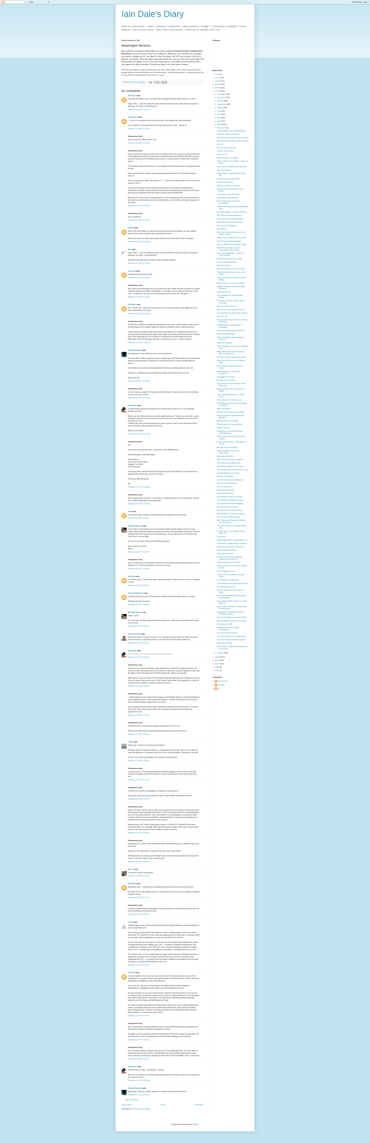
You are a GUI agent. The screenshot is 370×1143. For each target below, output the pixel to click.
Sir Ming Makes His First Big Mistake (231, 131)
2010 (217, 81)
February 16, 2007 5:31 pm (138, 897)
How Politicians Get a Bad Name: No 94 (232, 583)
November (221, 98)
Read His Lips (222, 316)
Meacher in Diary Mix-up (226, 306)
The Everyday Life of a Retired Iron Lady (232, 470)
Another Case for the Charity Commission (228, 629)
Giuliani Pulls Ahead (225, 182)
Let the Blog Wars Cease (226, 550)
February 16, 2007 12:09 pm (139, 278)
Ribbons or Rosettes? (225, 476)
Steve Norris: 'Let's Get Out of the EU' (231, 310)
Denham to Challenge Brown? (229, 179)
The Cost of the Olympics (226, 226)
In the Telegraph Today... (226, 334)
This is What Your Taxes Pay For (229, 400)
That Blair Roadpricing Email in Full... (231, 331)
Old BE (131, 228)
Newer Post (126, 1105)
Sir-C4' (131, 869)
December (221, 94)
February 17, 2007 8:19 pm (138, 1095)
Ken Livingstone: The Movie (228, 507)
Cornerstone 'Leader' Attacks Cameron (232, 544)
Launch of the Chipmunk (226, 148)
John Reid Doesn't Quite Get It (228, 463)
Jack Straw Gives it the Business (229, 510)
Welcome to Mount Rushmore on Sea (231, 357)
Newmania (132, 405)
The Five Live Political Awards (228, 517)
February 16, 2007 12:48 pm (139, 487)
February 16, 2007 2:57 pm (138, 780)
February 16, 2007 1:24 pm (138, 569)
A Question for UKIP (224, 624)
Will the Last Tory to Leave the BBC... (231, 412)
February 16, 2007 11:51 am (139, 220)
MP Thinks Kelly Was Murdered (229, 215)
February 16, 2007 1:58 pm (138, 657)
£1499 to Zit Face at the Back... (229, 473)
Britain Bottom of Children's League (231, 514)
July (219, 111)
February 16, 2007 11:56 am (139, 263)
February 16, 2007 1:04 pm (138, 518)
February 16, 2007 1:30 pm (138, 626)
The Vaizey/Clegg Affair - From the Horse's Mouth (230, 254)
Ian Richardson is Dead (226, 587)
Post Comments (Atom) (141, 1109)
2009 (217, 84)
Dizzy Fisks (221, 537)
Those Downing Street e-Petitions (230, 460)
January (220, 653)
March (219, 124)
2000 (217, 671)
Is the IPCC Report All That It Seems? (231, 640)
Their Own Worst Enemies (227, 633)
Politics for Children (224, 343)
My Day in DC (222, 154)
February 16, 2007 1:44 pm (138, 643)
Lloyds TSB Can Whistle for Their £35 (231, 238)
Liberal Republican (135, 593)
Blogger (196, 1124)
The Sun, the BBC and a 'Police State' (231, 617)
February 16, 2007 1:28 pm (138, 605)
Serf (129, 249)
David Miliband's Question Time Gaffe (231, 621)
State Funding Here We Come (228, 562)
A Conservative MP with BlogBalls (230, 504)
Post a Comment (131, 1100)
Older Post (199, 1105)
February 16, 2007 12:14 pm (139, 297)
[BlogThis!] (157, 82)
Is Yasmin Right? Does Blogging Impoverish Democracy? (229, 558)
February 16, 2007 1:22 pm (138, 552)
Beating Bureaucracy (225, 493)
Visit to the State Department (228, 134)
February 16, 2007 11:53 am (139, 242)
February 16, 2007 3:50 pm (138, 833)
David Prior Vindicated (225, 490)
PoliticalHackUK (134, 350)
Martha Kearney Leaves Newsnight (230, 283)
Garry (130, 922)
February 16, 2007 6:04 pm (138, 965)
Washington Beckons (225, 456)
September (221, 104)
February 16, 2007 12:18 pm (139, 314)
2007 (217, 91)
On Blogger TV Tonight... (226, 377)
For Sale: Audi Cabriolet (226, 380)
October (220, 101)
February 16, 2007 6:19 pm (138, 1016)
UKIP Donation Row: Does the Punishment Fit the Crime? (228, 249)
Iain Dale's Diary (152, 14)
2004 (217, 664)
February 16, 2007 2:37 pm (138, 734)
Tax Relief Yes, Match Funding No (230, 480)
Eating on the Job (224, 292)
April (219, 121)
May (219, 118)
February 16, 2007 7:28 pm (138, 1059)
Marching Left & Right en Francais (230, 547)
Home (163, 1105)
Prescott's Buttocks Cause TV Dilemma (232, 212)
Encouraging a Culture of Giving (229, 497)
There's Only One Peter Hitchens (229, 424)
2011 (217, 78)
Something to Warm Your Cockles (230, 466)
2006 (217, 657)
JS (219, 689)
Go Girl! (220, 144)
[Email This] (154, 82)
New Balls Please (224, 266)
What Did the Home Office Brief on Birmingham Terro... (230, 613)
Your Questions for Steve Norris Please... (233, 313)
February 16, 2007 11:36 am (139, 109)
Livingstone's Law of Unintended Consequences (229, 432)
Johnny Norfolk (134, 634)
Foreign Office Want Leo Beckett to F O (232, 540)
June (219, 114)
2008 (217, 88)
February (221, 128)
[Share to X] (160, 82)
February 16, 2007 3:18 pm (138, 799)
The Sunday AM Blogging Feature (230, 500)
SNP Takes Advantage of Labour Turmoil (233, 141)
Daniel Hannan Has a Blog (227, 158)
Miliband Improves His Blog (227, 421)
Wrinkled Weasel (135, 526)
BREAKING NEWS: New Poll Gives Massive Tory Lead (230, 353)
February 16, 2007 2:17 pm (138, 715)
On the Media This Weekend (228, 580)
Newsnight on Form (224, 643)
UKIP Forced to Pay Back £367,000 (230, 269)
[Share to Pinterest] (165, 82)
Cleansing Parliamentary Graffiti (229, 259)
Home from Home (224, 170)
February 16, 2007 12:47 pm (139, 434)
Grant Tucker (223, 681)
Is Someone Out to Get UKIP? (228, 194)
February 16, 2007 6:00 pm (138, 914)
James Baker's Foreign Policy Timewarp (232, 138)
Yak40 (130, 742)
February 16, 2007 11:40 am (139, 129)
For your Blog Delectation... (227, 262)
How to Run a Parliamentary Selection (232, 167)
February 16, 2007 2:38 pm (138, 761)
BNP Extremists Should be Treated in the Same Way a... (231, 521)
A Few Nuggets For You (226, 571)
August (220, 108)
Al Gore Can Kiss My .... (226, 151)
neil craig (131, 271)
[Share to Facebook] (163, 82)
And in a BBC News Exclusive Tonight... (232, 244)
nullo (130, 511)
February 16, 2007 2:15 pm (138, 686)
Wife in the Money (224, 409)
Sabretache (132, 117)
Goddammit (221, 229)
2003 (217, 667)
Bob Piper (132, 96)
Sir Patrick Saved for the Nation (229, 241)
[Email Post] (150, 82)
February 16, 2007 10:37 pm (139, 1080)
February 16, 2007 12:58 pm (139, 504)
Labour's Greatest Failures (227, 483)
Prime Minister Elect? (225, 554)
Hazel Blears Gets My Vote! (227, 198)
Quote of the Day (223, 428)
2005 (217, 660)
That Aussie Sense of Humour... (229, 186)
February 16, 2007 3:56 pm (138, 862)
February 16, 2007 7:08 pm (138, 1040)
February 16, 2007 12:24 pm (139, 381)
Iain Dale (131, 576)
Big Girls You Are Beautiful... (228, 447)
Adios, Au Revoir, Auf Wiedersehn (230, 219)
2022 (217, 74)
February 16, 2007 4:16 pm (138, 876)
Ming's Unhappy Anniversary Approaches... (228, 452)
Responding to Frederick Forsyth (229, 222)
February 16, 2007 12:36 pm (139, 398)
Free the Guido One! (225, 487)
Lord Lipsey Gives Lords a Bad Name (231, 636)
